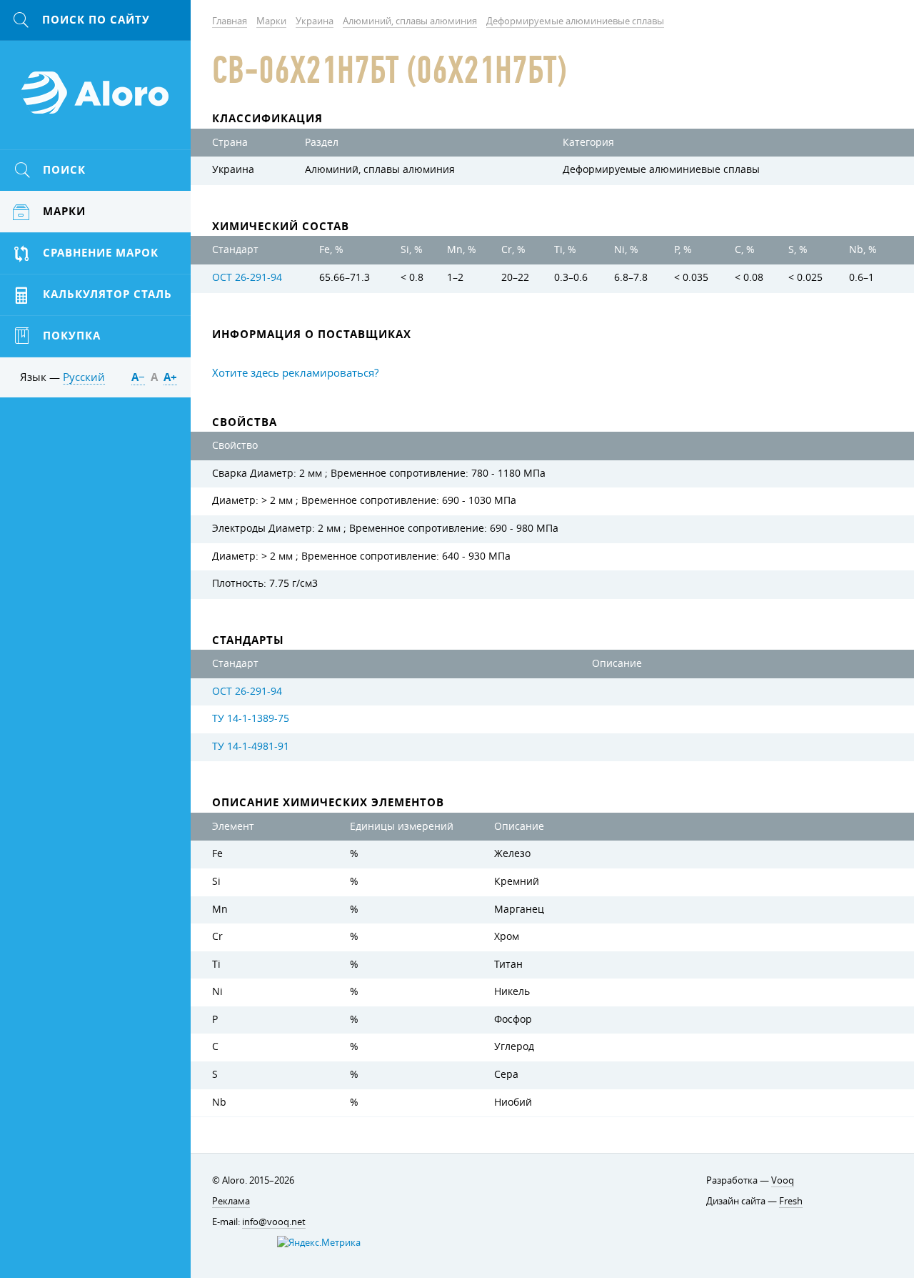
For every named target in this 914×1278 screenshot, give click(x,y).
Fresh (791, 1200)
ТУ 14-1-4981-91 (250, 746)
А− (138, 377)
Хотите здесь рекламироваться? (295, 372)
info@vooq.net (274, 1221)
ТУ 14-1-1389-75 (250, 718)
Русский (84, 377)
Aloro (96, 100)
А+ (170, 377)
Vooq (782, 1180)
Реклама (231, 1200)
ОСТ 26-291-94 (247, 277)
